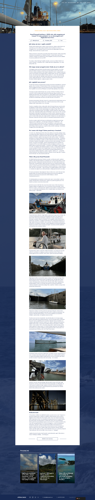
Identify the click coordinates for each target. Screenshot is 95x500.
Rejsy (78, 2)
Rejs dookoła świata (72, 2)
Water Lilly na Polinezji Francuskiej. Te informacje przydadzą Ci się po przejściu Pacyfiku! (66, 476)
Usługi (81, 2)
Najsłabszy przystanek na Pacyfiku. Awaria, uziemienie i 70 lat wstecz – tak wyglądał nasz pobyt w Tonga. (29, 476)
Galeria (84, 2)
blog (44, 30)
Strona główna (38, 30)
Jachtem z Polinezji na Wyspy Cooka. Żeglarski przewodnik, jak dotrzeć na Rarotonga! (47, 476)
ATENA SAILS (22, 497)
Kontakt (89, 2)
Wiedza (58, 30)
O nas (63, 2)
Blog (66, 2)
